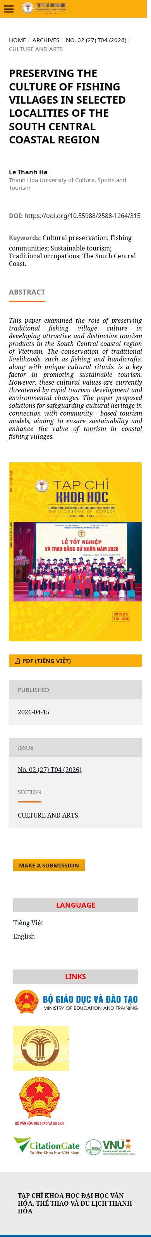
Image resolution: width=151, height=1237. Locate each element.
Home (17, 40)
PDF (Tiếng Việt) (46, 661)
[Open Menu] (9, 9)
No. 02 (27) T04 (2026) (96, 40)
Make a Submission (49, 865)
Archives (46, 40)
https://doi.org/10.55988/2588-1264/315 (82, 215)
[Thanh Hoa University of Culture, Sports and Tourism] (41, 1046)
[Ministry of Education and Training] (75, 1014)
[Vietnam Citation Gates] (75, 1153)
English (24, 936)
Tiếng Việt (28, 922)
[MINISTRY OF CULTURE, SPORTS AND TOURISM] (39, 1124)
